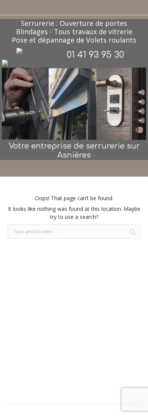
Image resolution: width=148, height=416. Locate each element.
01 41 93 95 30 (95, 55)
